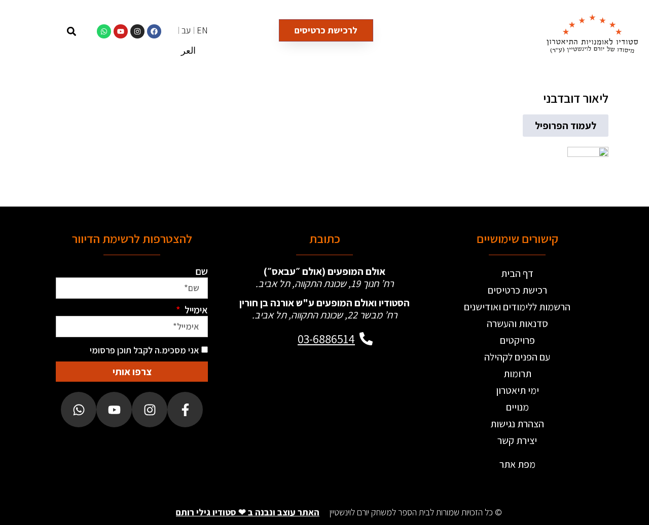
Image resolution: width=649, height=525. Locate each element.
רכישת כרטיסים (517, 290)
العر (188, 50)
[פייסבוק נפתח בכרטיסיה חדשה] (185, 409)
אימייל (195, 310)
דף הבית (517, 273)
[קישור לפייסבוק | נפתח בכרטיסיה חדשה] (154, 31)
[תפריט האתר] (48, 31)
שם (201, 271)
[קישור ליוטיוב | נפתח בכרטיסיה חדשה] (121, 31)
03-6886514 (326, 339)
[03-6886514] (366, 338)
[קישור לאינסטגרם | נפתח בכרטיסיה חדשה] (137, 31)
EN (202, 30)
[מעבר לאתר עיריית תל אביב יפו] (288, 391)
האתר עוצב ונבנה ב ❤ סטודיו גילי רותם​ (247, 512)
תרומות (517, 373)
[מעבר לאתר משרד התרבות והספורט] (361, 391)
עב (186, 30)
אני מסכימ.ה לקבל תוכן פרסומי (144, 350)
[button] (71, 31)
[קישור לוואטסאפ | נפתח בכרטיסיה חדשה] (104, 31)
